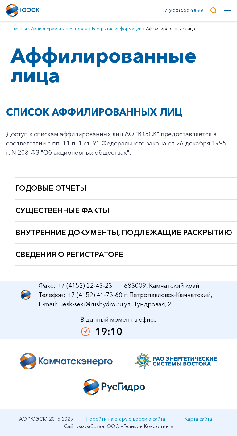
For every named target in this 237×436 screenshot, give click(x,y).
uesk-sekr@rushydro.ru (91, 304)
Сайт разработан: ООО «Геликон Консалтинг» (118, 426)
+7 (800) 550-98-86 (181, 10)
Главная (19, 28)
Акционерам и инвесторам (59, 28)
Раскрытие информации (117, 28)
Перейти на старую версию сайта (125, 419)
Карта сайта (198, 419)
